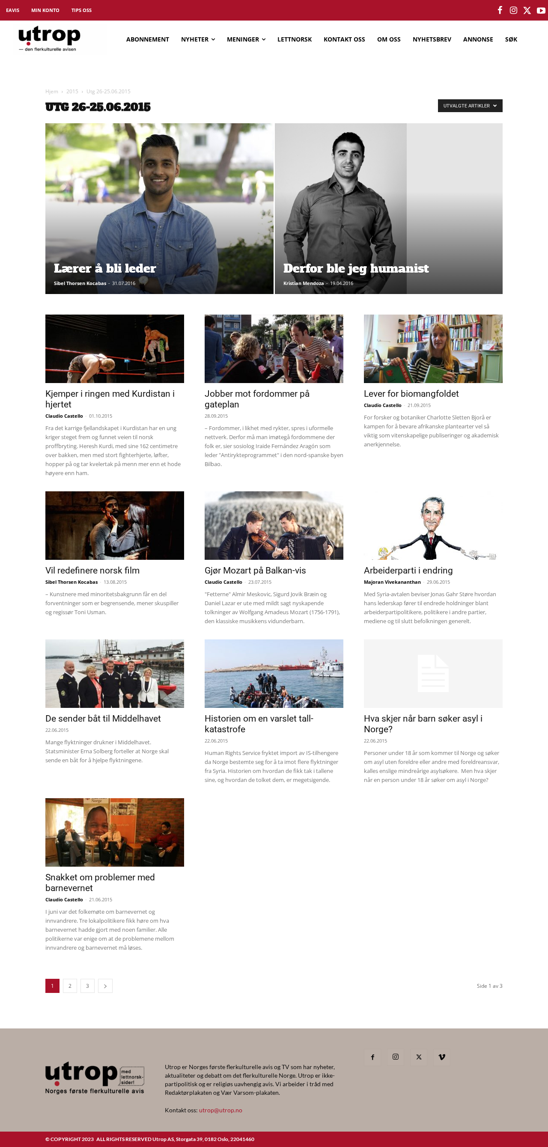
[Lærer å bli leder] (159, 222)
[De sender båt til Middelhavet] (114, 673)
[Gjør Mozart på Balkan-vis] (274, 525)
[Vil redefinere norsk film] (114, 525)
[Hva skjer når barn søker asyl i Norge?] (433, 673)
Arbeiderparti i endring (408, 570)
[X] (418, 1057)
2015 (72, 91)
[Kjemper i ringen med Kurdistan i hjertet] (114, 349)
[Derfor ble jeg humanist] (389, 222)
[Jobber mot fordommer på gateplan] (274, 349)
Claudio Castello (64, 416)
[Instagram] (395, 1057)
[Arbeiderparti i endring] (433, 525)
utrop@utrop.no (220, 1110)
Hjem (51, 91)
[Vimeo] (441, 1057)
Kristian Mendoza (303, 283)
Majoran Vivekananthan (392, 582)
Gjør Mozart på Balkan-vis (255, 570)
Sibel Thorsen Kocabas (80, 283)
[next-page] (105, 986)
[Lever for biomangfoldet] (433, 349)
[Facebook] (372, 1057)
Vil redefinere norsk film (92, 570)
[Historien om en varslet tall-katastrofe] (274, 673)
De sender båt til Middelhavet (103, 718)
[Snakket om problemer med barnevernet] (114, 832)
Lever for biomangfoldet (411, 394)
